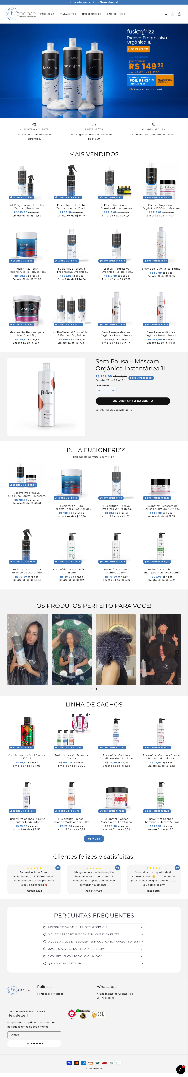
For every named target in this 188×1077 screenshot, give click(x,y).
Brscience (97, 1068)
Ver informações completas (112, 409)
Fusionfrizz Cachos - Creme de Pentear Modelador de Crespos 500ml (161, 757)
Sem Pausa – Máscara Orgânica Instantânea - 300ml (116, 334)
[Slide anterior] (87, 114)
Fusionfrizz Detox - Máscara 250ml (71, 571)
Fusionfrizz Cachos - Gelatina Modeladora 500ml (71, 820)
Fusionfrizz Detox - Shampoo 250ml (116, 571)
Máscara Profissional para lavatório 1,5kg (27, 334)
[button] (166, 14)
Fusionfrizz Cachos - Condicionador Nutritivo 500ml (116, 757)
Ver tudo (94, 839)
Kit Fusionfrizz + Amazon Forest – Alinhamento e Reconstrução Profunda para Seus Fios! (116, 207)
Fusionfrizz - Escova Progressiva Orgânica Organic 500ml (71, 270)
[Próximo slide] (100, 114)
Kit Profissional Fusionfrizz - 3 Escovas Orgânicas (71, 334)
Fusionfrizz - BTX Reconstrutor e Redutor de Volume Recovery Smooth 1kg (27, 270)
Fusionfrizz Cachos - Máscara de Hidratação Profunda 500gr (116, 820)
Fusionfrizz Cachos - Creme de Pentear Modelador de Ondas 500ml (26, 820)
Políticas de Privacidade (51, 993)
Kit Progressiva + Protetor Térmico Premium (26, 207)
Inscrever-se (34, 1043)
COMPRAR (147, 101)
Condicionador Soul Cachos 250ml (27, 757)
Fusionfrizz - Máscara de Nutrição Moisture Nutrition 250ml (161, 507)
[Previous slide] (11, 652)
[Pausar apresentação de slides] (185, 114)
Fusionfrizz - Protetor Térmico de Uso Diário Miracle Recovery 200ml (71, 207)
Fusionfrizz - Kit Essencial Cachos (71, 757)
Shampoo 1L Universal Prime (161, 268)
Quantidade (102, 385)
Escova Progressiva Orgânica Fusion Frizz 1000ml (116, 270)
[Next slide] (177, 652)
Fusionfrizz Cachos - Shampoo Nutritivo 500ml (161, 571)
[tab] (91, 689)
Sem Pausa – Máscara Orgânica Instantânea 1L (161, 334)
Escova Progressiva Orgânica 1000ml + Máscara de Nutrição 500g (161, 207)
